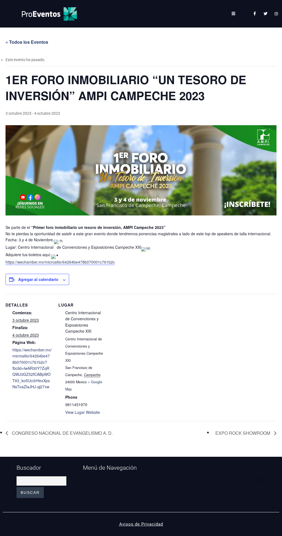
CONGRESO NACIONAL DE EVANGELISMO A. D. (62, 433)
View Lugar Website (82, 412)
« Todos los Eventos (27, 42)
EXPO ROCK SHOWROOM (243, 433)
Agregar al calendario (38, 279)
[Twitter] (265, 14)
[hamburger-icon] (233, 13)
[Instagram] (276, 14)
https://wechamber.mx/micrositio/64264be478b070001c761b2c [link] (60, 262)
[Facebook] (255, 14)
